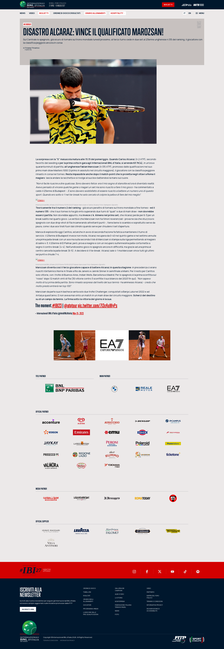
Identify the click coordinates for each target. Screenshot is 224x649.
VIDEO (32, 13)
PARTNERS (150, 592)
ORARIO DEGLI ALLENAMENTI (88, 600)
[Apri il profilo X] (159, 571)
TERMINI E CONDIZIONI (155, 601)
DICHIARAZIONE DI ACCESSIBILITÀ (153, 610)
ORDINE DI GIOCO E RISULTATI (66, 13)
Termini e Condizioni (50, 640)
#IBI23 (57, 305)
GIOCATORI (87, 605)
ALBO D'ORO (119, 594)
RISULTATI (86, 596)
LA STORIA (118, 598)
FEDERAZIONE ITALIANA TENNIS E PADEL (123, 606)
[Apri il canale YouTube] (172, 571)
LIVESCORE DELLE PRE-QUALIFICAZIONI (90, 613)
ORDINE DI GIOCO (89, 588)
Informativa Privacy (67, 640)
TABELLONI (87, 592)
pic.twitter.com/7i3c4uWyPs (97, 305)
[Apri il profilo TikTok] (185, 571)
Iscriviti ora (28, 609)
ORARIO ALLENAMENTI (95, 13)
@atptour (70, 305)
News (199, 24)
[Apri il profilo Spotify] (198, 571)
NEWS (22, 13)
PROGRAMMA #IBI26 (90, 609)
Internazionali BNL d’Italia (32, 4)
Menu (201, 13)
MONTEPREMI (120, 601)
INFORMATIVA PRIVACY (155, 605)
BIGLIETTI (168, 4)
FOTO (117, 614)
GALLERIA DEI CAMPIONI (119, 589)
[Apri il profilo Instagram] (134, 571)
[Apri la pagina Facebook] (147, 571)
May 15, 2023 (78, 313)
